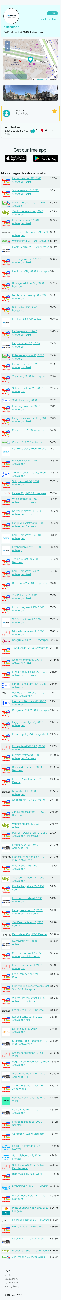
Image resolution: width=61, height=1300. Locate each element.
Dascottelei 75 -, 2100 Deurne (29, 934)
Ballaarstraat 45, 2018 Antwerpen (25, 462)
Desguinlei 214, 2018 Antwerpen (31, 710)
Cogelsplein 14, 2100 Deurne (28, 799)
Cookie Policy (11, 1278)
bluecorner (11, 27)
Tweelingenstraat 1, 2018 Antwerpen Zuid (26, 261)
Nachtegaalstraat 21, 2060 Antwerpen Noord (27, 512)
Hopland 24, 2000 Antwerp (28, 319)
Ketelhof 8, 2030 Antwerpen (28, 1238)
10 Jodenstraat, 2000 (24, 400)
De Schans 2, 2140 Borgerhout (29, 583)
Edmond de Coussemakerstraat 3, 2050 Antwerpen (30, 987)
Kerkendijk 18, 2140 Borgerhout (30, 734)
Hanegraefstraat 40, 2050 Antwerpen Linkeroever (27, 912)
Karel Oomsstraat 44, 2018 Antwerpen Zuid (27, 572)
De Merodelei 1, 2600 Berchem (30, 448)
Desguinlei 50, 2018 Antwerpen (30, 640)
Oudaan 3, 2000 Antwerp (27, 442)
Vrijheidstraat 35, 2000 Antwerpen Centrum (25, 500)
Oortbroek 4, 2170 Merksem (28, 1133)
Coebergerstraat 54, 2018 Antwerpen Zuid (27, 661)
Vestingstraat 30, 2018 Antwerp (30, 240)
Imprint (8, 1275)
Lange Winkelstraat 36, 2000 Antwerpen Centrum (29, 524)
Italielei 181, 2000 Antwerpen (29, 493)
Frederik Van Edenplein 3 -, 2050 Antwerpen (28, 858)
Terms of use (11, 1282)
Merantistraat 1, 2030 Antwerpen (24, 942)
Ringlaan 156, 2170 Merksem (28, 1226)
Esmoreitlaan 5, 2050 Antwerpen (24, 1030)
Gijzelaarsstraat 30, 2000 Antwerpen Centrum (27, 756)
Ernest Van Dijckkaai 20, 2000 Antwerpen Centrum (29, 673)
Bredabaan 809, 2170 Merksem (30, 1250)
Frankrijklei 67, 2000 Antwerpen (30, 247)
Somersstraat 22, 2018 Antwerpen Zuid (25, 192)
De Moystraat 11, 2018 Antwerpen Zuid (24, 333)
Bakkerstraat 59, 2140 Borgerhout (24, 309)
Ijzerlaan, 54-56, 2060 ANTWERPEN (25, 846)
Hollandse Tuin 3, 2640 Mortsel (30, 1219)
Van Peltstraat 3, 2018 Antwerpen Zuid (25, 597)
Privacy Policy (11, 1286)
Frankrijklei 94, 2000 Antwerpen (31, 271)
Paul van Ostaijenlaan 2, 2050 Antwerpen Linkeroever (29, 834)
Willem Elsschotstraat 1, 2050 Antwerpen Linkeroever (29, 999)
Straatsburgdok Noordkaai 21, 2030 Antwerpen (29, 1042)
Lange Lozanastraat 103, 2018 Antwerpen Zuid (29, 420)
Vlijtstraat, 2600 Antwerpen (28, 376)
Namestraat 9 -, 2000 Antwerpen (24, 792)
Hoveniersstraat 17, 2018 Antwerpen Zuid (26, 221)
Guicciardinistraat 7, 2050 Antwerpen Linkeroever (27, 954)
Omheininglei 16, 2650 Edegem (30, 1186)
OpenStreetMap (41, 79)
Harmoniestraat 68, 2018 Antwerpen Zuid (26, 365)
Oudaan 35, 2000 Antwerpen (29, 430)
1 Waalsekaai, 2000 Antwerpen (30, 647)
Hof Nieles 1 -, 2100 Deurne (28, 1010)
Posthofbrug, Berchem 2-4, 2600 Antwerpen (28, 694)
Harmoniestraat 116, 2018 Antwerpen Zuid (26, 180)
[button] (30, 130)
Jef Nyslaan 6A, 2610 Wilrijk (28, 1256)
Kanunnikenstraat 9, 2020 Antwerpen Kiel (27, 1018)
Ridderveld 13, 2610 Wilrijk (27, 1173)
